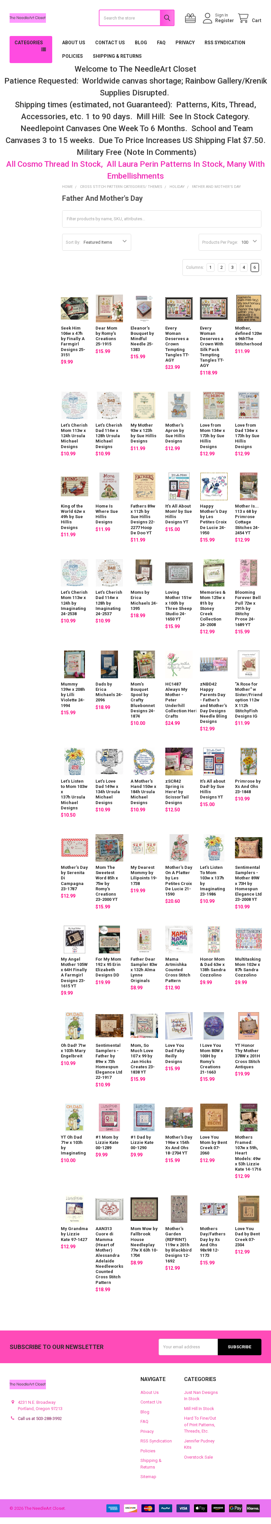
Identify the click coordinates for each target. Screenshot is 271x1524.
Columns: (195, 267)
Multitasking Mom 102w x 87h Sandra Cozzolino (248, 967)
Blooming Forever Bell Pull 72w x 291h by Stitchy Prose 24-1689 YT (248, 608)
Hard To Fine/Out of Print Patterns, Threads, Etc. (200, 1425)
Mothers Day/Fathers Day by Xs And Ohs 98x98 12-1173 (212, 1242)
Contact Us (110, 42)
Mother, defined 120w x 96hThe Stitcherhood (248, 336)
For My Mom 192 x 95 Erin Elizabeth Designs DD (108, 967)
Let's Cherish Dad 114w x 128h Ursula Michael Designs (109, 436)
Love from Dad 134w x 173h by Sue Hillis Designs (247, 436)
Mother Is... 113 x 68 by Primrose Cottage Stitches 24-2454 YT (247, 519)
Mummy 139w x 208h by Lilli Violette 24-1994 (73, 695)
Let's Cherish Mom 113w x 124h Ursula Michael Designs (74, 436)
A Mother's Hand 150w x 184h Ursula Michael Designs (143, 792)
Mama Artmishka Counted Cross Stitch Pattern (177, 970)
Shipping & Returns (117, 56)
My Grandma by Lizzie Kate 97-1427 (74, 1234)
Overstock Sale (198, 1457)
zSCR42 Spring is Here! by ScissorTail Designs (177, 792)
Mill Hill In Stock (199, 1408)
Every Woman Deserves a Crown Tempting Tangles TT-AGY (177, 344)
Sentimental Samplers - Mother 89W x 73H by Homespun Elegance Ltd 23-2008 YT (248, 883)
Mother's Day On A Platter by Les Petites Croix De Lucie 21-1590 (178, 881)
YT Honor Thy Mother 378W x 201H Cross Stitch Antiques (247, 1056)
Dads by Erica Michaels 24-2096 (109, 692)
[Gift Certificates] (191, 18)
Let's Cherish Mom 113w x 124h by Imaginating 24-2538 (74, 603)
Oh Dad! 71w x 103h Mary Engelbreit (73, 1051)
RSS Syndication (225, 42)
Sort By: (73, 242)
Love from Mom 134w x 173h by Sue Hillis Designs (212, 436)
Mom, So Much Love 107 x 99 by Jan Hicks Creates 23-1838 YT (143, 1059)
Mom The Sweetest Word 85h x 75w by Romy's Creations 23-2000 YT (107, 883)
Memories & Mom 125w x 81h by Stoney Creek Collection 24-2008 (213, 608)
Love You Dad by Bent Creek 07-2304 (247, 1236)
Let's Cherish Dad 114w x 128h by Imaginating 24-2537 (109, 603)
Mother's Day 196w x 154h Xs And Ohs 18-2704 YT (178, 1145)
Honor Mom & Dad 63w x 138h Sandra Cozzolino (213, 967)
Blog (141, 42)
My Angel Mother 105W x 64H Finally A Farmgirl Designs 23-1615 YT (74, 972)
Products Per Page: (220, 242)
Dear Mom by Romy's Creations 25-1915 (106, 336)
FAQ (161, 42)
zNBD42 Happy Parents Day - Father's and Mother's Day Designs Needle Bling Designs (213, 703)
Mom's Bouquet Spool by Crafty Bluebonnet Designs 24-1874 (143, 700)
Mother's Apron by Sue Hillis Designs (175, 433)
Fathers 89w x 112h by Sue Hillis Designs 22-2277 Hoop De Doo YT (143, 519)
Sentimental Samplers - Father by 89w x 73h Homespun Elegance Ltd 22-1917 (109, 1061)
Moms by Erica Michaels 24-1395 (144, 600)
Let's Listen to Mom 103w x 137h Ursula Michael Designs (74, 794)
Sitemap (148, 1476)
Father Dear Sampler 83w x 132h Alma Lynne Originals (144, 970)
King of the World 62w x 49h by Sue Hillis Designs (73, 517)
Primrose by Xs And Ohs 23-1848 (248, 787)
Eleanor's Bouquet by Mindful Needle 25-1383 (142, 339)
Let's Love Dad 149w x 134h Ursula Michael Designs (108, 792)
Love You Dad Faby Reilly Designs (174, 1053)
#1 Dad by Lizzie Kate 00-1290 (142, 1143)
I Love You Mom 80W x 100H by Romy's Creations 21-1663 (211, 1059)
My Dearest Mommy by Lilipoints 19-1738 (144, 875)
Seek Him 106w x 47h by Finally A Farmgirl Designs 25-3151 (73, 341)
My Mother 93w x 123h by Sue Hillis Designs (143, 433)
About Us (73, 42)
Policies (72, 56)
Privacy (185, 42)
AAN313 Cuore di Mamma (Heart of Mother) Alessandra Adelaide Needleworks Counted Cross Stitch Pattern (109, 1255)
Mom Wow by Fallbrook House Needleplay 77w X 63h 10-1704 (144, 1242)
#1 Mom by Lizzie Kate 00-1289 (107, 1143)
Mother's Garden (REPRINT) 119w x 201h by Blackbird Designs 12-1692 (178, 1244)
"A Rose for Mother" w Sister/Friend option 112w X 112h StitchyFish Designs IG (248, 700)
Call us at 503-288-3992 (40, 1418)
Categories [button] (29, 42)
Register (224, 20)
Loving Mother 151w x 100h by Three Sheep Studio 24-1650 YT (178, 605)
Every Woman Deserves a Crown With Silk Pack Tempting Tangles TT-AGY (212, 347)
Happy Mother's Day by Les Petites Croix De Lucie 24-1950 (213, 519)
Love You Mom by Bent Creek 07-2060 (213, 1145)
